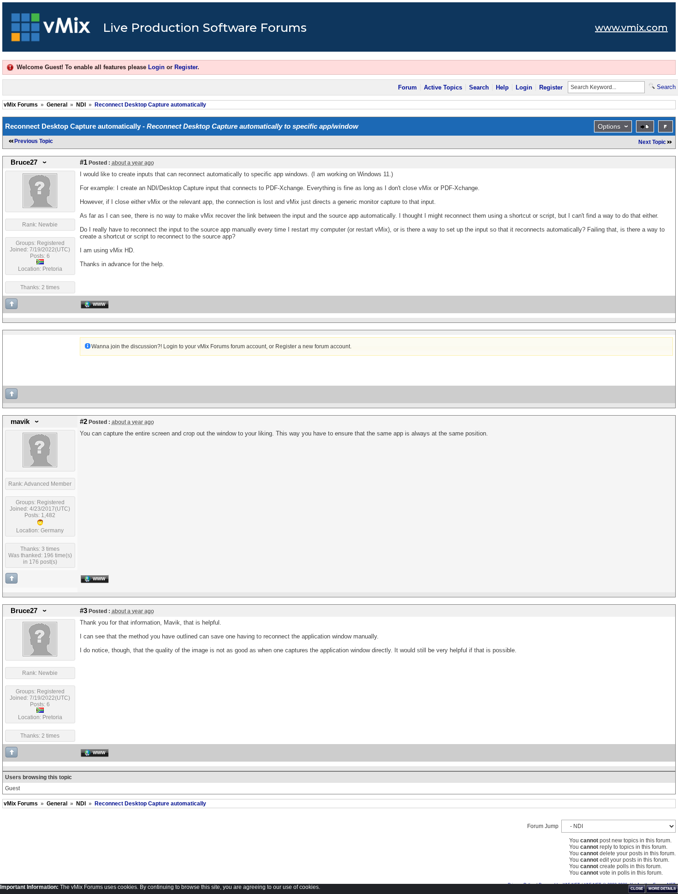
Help (502, 87)
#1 (83, 162)
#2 (83, 421)
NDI (81, 104)
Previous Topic (33, 141)
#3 (83, 610)
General (57, 104)
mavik (20, 421)
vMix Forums (21, 104)
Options (609, 126)
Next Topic (652, 142)
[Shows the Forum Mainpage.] (51, 30)
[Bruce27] (40, 206)
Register (185, 67)
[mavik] (40, 465)
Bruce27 (24, 162)
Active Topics (443, 87)
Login (156, 67)
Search (479, 87)
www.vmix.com (631, 27)
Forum (407, 87)
